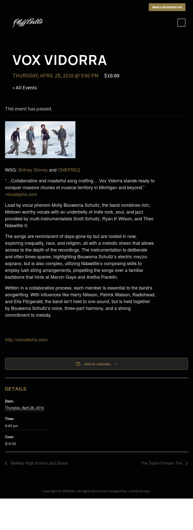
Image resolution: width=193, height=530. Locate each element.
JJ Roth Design (139, 491)
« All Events (25, 87)
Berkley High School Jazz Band (38, 463)
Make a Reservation (167, 7)
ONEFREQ (69, 169)
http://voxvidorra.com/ (26, 339)
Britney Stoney (33, 169)
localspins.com (22, 194)
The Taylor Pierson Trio (162, 463)
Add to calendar (97, 364)
